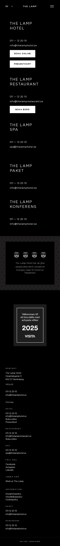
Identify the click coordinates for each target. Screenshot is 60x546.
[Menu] (52, 6)
